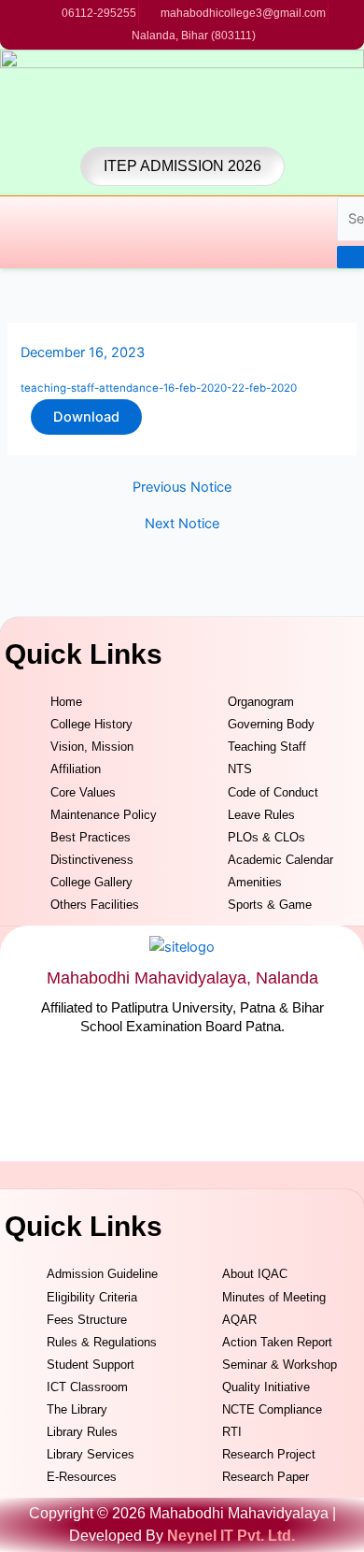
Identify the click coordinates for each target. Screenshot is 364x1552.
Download (86, 417)
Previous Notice (182, 488)
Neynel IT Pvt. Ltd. (231, 1536)
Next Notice (182, 524)
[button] (7, 232)
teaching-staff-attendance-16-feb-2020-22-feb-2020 (159, 388)
